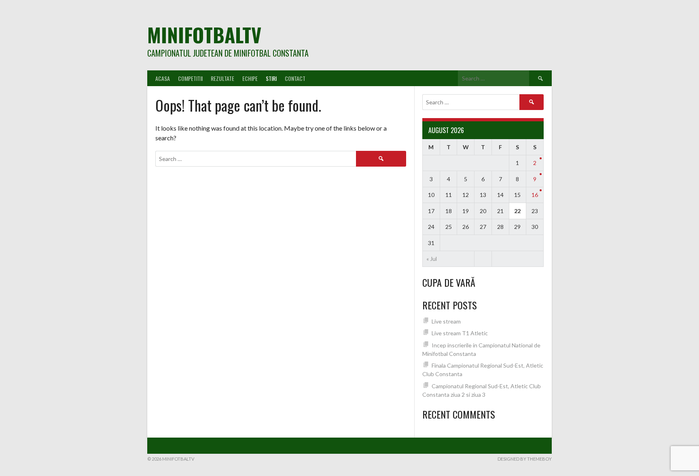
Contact (295, 78)
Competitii (190, 78)
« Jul (431, 258)
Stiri (271, 78)
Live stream (446, 321)
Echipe (250, 78)
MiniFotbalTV (204, 34)
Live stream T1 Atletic (460, 333)
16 (535, 194)
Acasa (162, 78)
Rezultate (222, 78)
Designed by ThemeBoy (525, 458)
